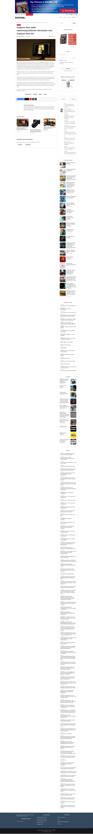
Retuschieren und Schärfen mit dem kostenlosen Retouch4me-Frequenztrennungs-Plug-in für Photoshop (64, 414)
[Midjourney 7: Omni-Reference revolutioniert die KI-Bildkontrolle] (63, 192)
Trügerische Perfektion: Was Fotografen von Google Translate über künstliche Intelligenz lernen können (70, 184)
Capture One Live (45, 67)
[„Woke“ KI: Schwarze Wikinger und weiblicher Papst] (63, 253)
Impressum (59, 823)
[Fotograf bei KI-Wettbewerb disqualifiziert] (63, 266)
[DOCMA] (20, 18)
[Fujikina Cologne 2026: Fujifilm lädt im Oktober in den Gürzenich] (49, 122)
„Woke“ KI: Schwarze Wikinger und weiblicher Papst (70, 251)
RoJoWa (65, 131)
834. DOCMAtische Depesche (42, 817)
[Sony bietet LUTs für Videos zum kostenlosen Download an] (73, 422)
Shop (61, 17)
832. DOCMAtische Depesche (42, 820)
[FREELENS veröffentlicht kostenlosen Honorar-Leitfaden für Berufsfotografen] (73, 381)
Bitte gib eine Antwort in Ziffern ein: (66, 62)
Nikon (41, 94)
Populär (73, 99)
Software (22, 22)
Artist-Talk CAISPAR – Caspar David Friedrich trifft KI (70, 204)
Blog (64, 17)
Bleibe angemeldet (63, 60)
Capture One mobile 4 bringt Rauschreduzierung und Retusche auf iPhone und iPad (22, 128)
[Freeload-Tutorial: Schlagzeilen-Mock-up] (73, 395)
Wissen (68, 17)
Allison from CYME (67, 141)
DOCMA (53, 830)
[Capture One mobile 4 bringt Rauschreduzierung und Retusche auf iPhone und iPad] (23, 122)
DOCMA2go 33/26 (40, 824)
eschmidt (65, 151)
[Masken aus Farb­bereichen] (73, 388)
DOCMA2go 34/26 (40, 822)
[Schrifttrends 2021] (73, 429)
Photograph (66, 114)
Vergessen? (74, 57)
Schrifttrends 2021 (63, 426)
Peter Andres (66, 125)
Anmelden (68, 68)
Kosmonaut (66, 120)
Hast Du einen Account (68, 70)
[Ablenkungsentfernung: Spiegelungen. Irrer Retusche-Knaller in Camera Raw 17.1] (63, 273)
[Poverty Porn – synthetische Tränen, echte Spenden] (63, 212)
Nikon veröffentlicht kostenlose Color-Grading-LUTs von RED (65, 406)
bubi (65, 103)
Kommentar (63, 99)
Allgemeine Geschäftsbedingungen (63, 821)
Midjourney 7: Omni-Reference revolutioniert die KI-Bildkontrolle (70, 191)
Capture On (26, 62)
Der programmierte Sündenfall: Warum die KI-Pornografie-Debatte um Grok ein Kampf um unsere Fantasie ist (71, 285)
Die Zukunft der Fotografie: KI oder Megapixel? (69, 217)
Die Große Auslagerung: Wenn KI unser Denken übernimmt (70, 224)
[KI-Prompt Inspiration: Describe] (63, 239)
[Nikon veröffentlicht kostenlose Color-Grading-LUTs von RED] (73, 408)
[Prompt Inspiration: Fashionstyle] (63, 259)
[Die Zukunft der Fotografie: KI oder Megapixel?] (63, 219)
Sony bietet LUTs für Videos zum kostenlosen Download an (64, 420)
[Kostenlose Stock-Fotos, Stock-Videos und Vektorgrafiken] (73, 442)
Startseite (19, 22)
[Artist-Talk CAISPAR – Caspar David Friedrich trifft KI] (63, 205)
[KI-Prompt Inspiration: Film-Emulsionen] (63, 232)
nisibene (65, 146)
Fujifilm (35, 94)
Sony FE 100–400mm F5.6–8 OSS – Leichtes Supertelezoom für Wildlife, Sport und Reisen (35, 130)
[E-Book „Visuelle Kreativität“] (73, 435)
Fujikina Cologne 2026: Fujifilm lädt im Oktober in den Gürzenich (49, 128)
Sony (46, 94)
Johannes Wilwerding (20, 36)
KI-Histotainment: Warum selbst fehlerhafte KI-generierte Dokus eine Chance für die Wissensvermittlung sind (71, 245)
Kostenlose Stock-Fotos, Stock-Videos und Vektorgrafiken (64, 440)
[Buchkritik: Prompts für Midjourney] (63, 165)
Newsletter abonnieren (61, 817)
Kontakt (58, 819)
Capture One (28, 94)
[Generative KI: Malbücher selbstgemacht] (63, 172)
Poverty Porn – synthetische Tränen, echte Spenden (70, 210)
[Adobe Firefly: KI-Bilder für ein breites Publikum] (63, 199)
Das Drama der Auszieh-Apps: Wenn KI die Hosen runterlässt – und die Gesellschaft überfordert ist (71, 293)
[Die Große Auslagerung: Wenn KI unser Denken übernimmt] (63, 225)
